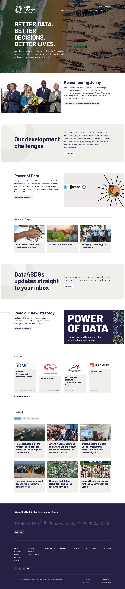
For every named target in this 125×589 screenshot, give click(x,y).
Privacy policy (106, 582)
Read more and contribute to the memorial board (82, 104)
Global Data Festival (33, 554)
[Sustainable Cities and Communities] (73, 523)
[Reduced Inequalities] (67, 523)
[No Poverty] (16, 523)
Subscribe (68, 286)
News (28, 419)
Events (100, 6)
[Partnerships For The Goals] (107, 523)
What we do (65, 11)
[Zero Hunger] (22, 523)
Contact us (17, 557)
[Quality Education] (33, 523)
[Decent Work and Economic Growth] (56, 523)
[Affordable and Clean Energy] (50, 523)
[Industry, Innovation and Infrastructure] (62, 523)
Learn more (69, 154)
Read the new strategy (23, 329)
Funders (16, 560)
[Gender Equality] (39, 523)
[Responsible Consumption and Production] (79, 523)
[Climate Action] (84, 523)
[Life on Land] (95, 523)
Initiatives (30, 548)
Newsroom (107, 6)
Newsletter (106, 579)
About (102, 11)
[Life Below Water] (90, 523)
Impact (74, 11)
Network (82, 11)
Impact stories (50, 548)
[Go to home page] (24, 9)
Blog (96, 11)
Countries (87, 579)
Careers (16, 554)
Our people (17, 551)
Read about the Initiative (23, 197)
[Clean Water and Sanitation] (45, 523)
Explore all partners (21, 396)
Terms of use (86, 582)
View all (17, 419)
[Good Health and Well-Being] (28, 523)
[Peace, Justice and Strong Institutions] (101, 523)
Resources (90, 11)
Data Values (30, 551)
